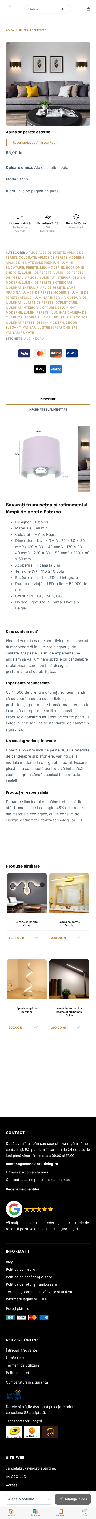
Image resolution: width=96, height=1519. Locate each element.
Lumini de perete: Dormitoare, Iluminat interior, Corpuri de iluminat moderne (42, 307)
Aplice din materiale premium (32, 262)
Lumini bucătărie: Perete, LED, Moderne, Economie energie (45, 267)
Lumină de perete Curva (27, 923)
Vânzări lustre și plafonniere (50, 327)
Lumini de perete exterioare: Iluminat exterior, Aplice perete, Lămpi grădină (41, 287)
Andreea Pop (45, 142)
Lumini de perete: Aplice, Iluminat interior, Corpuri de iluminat (47, 297)
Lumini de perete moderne (46, 292)
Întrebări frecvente (21, 1350)
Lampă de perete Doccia (69, 923)
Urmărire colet (18, 1358)
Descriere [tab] (48, 399)
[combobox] (42, 9)
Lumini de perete (37, 272)
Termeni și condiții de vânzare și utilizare (40, 1292)
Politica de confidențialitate (29, 1277)
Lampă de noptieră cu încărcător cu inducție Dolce (69, 1012)
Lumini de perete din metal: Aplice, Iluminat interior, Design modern (45, 277)
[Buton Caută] (64, 9)
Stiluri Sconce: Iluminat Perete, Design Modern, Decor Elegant (47, 322)
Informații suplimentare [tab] (48, 409)
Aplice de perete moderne (61, 257)
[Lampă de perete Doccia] (69, 893)
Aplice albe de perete (45, 252)
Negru (38, 338)
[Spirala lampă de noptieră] (27, 979)
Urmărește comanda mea (27, 1172)
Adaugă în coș (76, 1499)
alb (27, 338)
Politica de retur (19, 1372)
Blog (9, 1262)
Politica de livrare (20, 1269)
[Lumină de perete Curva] (27, 893)
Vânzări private (20, 332)
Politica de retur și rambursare (31, 1284)
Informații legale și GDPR (27, 1299)
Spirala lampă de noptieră (27, 1010)
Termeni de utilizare (22, 1365)
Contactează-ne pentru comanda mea (38, 1179)
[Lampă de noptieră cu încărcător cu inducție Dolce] (69, 979)
